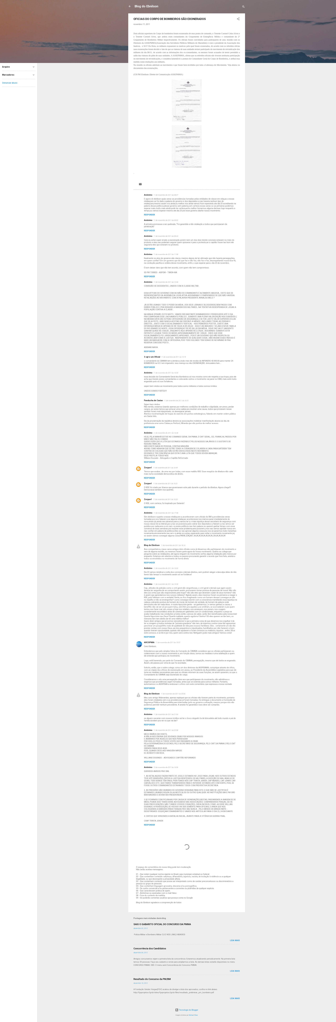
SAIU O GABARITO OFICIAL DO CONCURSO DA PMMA (162, 924)
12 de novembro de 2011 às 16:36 (165, 767)
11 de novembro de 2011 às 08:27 (165, 195)
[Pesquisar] (243, 7)
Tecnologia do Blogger (188, 1010)
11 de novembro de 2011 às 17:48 (165, 513)
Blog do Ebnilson (146, 6)
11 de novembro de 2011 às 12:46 (165, 282)
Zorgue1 (148, 467)
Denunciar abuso (9, 83)
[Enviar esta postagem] (140, 185)
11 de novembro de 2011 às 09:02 (165, 220)
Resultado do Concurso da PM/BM (152, 979)
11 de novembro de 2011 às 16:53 (165, 499)
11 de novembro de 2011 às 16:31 (176, 400)
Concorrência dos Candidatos (149, 948)
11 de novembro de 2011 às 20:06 (173, 694)
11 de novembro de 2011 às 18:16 (173, 545)
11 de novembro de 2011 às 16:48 (165, 433)
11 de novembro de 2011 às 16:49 (165, 468)
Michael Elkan (193, 1015)
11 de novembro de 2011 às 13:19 (173, 357)
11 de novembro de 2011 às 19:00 (165, 568)
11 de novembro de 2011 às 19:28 (165, 584)
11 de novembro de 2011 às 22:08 (165, 730)
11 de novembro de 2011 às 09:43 (165, 236)
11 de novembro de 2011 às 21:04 (165, 714)
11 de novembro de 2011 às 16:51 (165, 484)
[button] (238, 19)
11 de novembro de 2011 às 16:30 (165, 373)
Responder (149, 215)
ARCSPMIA (149, 642)
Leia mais (235, 940)
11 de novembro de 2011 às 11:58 (165, 254)
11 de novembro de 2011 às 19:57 (168, 642)
